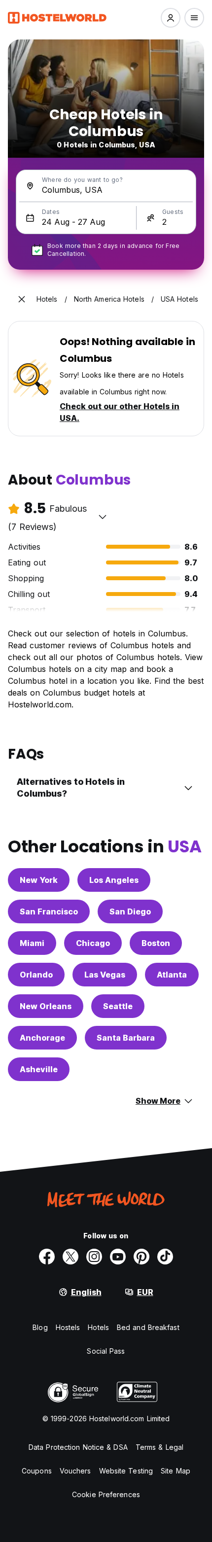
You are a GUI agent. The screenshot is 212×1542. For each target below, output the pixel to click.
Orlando (36, 975)
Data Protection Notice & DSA (78, 1447)
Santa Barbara (126, 1038)
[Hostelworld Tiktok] (165, 1256)
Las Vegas (104, 975)
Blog (40, 1327)
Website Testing (126, 1471)
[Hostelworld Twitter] (70, 1256)
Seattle (118, 1006)
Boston (155, 943)
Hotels (98, 1327)
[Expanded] (22, 299)
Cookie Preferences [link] (106, 1494)
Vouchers (75, 1471)
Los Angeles (114, 880)
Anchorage (42, 1038)
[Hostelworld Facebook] (47, 1256)
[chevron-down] (102, 516)
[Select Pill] (170, 18)
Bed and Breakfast (148, 1327)
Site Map (175, 1471)
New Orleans (45, 1006)
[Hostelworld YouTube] (118, 1256)
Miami (32, 943)
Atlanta (172, 975)
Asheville (39, 1069)
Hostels (68, 1327)
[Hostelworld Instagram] (94, 1256)
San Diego (130, 911)
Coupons (37, 1471)
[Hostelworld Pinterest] (141, 1256)
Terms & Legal (159, 1447)
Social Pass (106, 1351)
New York (39, 880)
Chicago (93, 943)
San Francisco (49, 911)
